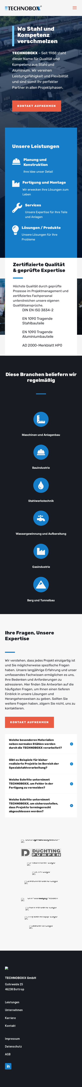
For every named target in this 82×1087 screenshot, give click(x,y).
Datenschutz (13, 1046)
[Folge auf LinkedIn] (8, 1066)
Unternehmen (14, 1010)
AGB (8, 1054)
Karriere (10, 1018)
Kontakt (10, 1025)
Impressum (12, 1038)
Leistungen (12, 1002)
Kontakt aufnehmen (36, 106)
